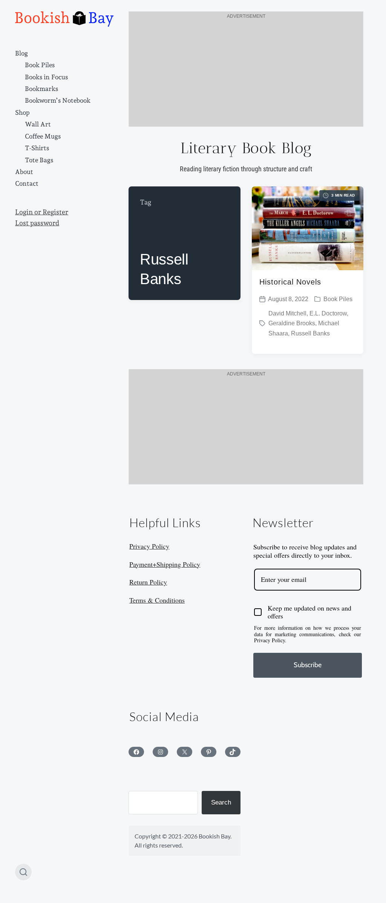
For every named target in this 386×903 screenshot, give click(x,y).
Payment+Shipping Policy (164, 564)
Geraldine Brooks (291, 323)
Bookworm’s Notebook (57, 100)
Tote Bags (39, 160)
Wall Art (38, 124)
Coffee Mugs (43, 136)
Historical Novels (290, 282)
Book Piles (40, 65)
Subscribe (308, 665)
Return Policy (148, 581)
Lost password (37, 223)
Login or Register (41, 212)
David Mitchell (287, 313)
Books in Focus (46, 77)
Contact (26, 183)
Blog (21, 53)
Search (221, 802)
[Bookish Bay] (64, 19)
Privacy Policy (149, 546)
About (24, 171)
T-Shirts (37, 148)
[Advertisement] (246, 73)
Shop (22, 112)
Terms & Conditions (157, 600)
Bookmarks (41, 88)
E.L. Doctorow (328, 313)
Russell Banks (310, 333)
